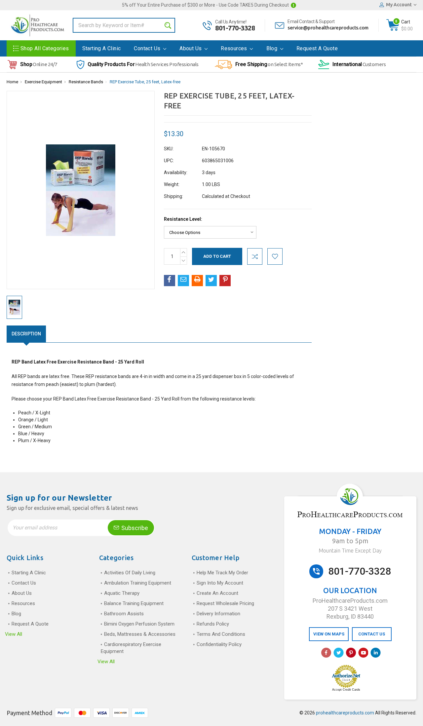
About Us (191, 48)
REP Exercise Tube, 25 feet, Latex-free (145, 81)
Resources (235, 48)
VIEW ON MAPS (328, 633)
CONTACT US (371, 633)
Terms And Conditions (221, 634)
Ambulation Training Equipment (137, 583)
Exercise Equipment (43, 81)
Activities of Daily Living (129, 573)
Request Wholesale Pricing (225, 603)
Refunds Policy (213, 624)
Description (26, 333)
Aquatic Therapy (121, 593)
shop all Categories (44, 48)
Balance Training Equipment (134, 603)
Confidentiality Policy (219, 644)
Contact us (148, 48)
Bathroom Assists (124, 614)
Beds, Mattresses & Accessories (139, 634)
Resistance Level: (183, 219)
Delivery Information (218, 614)
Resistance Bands (86, 81)
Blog (272, 48)
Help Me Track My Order (222, 573)
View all (13, 634)
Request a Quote (317, 48)
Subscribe (134, 527)
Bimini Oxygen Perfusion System (139, 624)
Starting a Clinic (101, 48)
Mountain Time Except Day (350, 551)
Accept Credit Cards (346, 689)
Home (12, 81)
